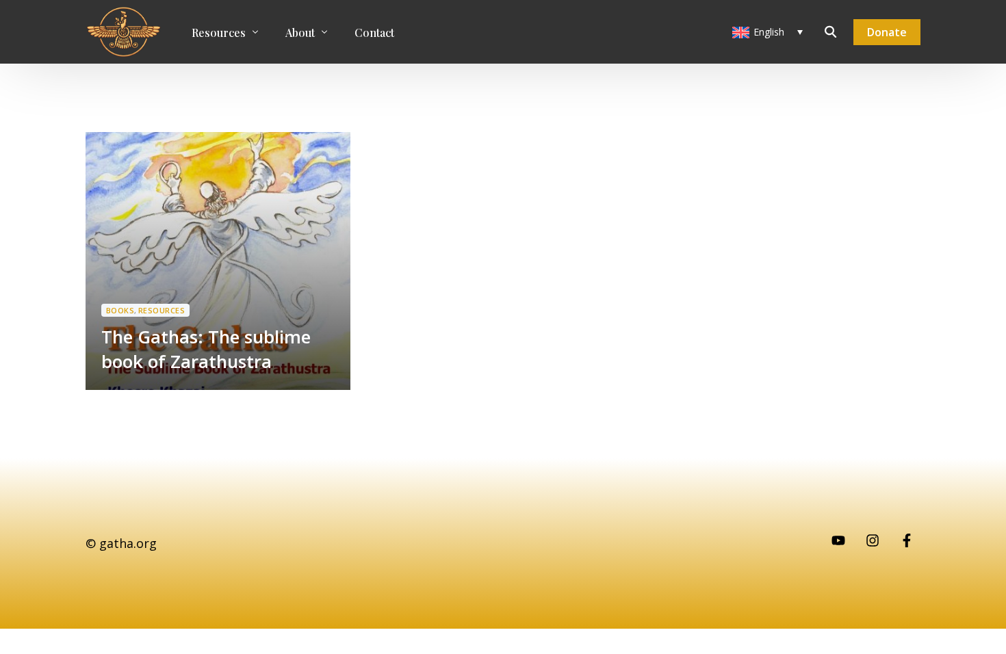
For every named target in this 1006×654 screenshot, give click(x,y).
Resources (161, 310)
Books (120, 310)
